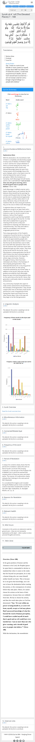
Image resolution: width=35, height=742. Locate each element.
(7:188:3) (8, 123)
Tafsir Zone (22, 6)
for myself (9, 136)
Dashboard (15, 6)
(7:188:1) (8, 104)
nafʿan (8, 143)
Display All (8, 6)
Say (7, 108)
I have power (8, 128)
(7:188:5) (8, 141)
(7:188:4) (8, 132)
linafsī (8, 134)
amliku (8, 125)
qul (7, 106)
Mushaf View (30, 6)
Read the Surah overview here (11, 411)
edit (5, 151)
